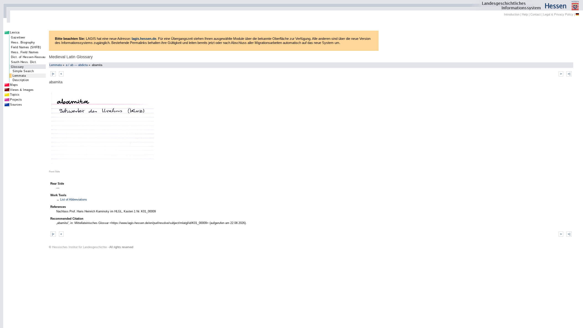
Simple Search (23, 71)
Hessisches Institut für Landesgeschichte (79, 247)
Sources (16, 104)
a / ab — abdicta (77, 65)
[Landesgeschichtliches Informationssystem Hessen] (291, 5)
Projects (16, 99)
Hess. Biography (23, 42)
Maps (14, 84)
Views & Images (22, 90)
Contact (535, 14)
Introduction (511, 14)
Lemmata (19, 75)
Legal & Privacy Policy (558, 14)
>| (569, 74)
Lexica (15, 32)
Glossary (17, 67)
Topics (15, 94)
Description (21, 80)
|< (53, 74)
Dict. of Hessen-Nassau (28, 57)
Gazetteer (18, 37)
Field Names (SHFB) (26, 47)
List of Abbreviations (73, 199)
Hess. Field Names (25, 52)
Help (525, 14)
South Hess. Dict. (24, 62)
